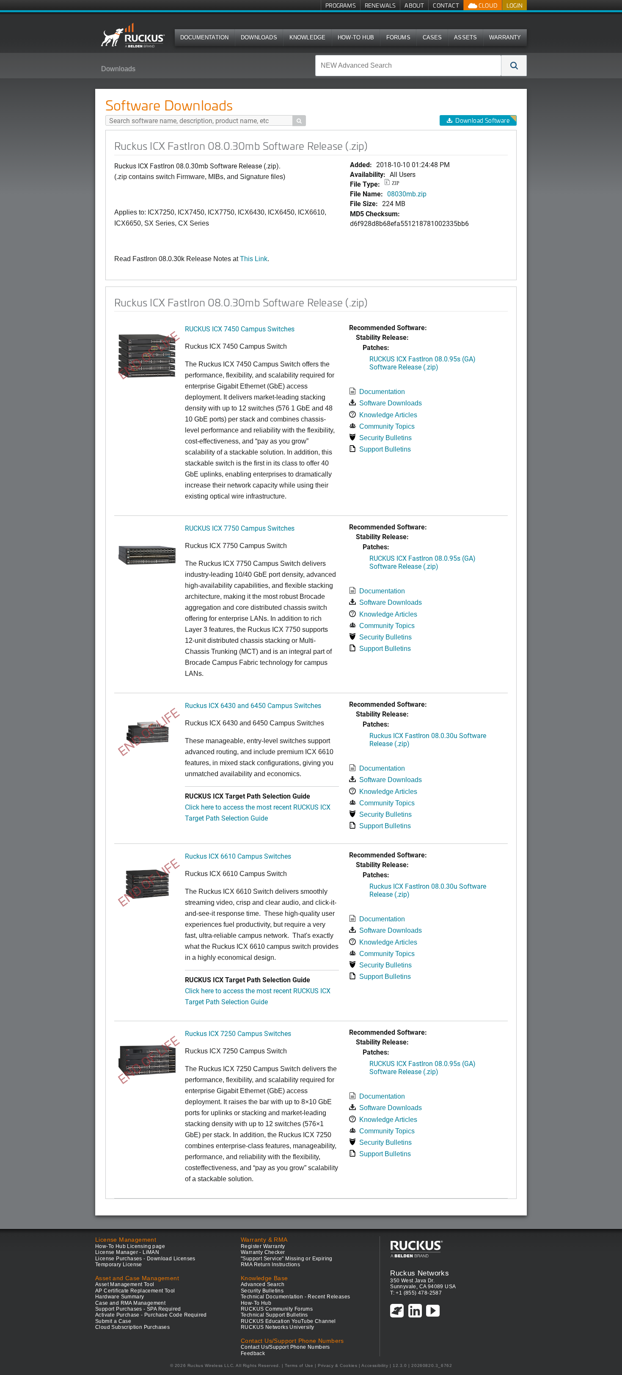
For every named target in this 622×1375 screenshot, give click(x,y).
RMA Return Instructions (270, 1265)
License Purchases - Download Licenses (145, 1259)
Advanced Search (262, 1284)
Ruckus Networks (419, 1273)
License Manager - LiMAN (127, 1252)
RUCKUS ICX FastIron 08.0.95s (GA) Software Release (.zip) (422, 362)
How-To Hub (356, 37)
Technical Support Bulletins (274, 1315)
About (414, 5)
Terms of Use (299, 1365)
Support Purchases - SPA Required (138, 1309)
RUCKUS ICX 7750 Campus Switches (239, 528)
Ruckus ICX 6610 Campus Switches (238, 855)
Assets (465, 37)
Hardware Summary (119, 1297)
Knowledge (307, 37)
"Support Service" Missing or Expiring (287, 1259)
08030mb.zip (407, 193)
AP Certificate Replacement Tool (135, 1291)
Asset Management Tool (124, 1284)
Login (514, 5)
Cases (432, 37)
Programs (340, 5)
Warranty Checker (263, 1252)
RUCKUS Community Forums (277, 1309)
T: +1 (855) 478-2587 (416, 1293)
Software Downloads (390, 403)
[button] (514, 65)
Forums (398, 37)
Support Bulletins (385, 449)
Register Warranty (263, 1246)
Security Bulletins (385, 437)
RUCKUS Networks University (277, 1327)
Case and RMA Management (130, 1303)
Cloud (487, 5)
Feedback (253, 1353)
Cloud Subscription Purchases (132, 1327)
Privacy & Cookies (337, 1365)
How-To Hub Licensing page (130, 1246)
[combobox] (408, 65)
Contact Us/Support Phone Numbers (285, 1347)
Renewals (380, 5)
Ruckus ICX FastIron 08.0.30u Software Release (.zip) (427, 739)
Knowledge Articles (388, 415)
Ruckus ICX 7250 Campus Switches (238, 1033)
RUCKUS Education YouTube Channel (288, 1321)
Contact (446, 5)
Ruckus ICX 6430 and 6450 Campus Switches (253, 705)
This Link (253, 258)
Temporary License (118, 1265)
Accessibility (374, 1365)
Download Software (482, 120)
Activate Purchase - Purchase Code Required (151, 1315)
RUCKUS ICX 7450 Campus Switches (239, 328)
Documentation (204, 37)
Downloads (259, 37)
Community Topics (387, 426)
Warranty (505, 37)
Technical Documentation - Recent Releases (295, 1297)
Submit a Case (113, 1321)
